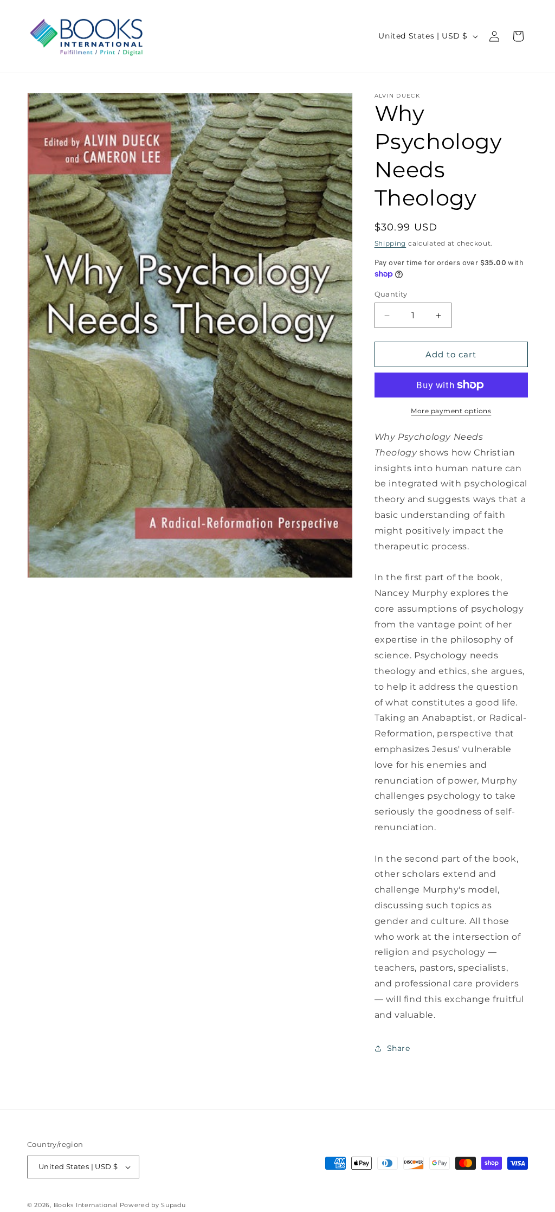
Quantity (391, 294)
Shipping (390, 243)
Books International (86, 1205)
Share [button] (398, 1048)
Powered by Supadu (153, 1205)
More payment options (451, 411)
